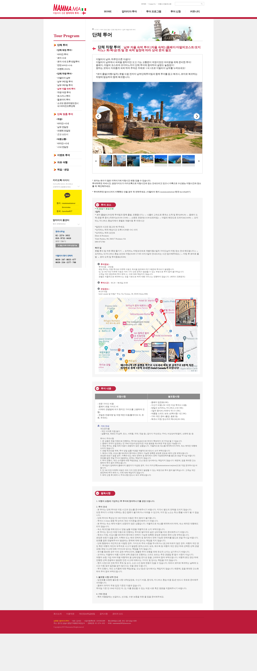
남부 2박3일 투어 (65, 85)
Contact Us (152, 4)
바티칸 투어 (62, 54)
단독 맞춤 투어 (65, 114)
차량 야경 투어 (64, 92)
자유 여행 (62, 162)
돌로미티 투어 (63, 99)
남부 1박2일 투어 (65, 81)
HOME (143, 4)
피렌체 (63, 69)
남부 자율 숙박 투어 (66, 89)
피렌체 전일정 (63, 131)
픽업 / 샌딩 (63, 169)
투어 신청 (176, 11)
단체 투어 (62, 45)
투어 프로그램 (153, 11)
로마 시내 (61, 58)
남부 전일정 (62, 127)
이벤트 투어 (63, 155)
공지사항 (104, 542)
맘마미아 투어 (129, 11)
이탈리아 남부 (63, 78)
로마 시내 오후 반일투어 (68, 61)
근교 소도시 (62, 134)
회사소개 (58, 542)
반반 (64, 65)
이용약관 (70, 542)
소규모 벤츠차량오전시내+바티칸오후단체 (68, 104)
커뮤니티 (195, 11)
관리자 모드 (117, 542)
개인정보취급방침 (87, 542)
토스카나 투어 (63, 96)
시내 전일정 (62, 147)
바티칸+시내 (63, 123)
